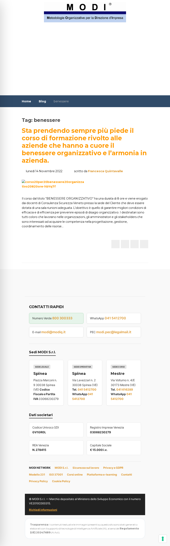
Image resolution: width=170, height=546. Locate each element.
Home (26, 101)
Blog (42, 101)
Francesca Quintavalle (105, 171)
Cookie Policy (61, 481)
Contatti (126, 474)
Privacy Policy (38, 481)
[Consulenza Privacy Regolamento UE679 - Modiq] (85, 12)
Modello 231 (37, 474)
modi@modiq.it (53, 332)
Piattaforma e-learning (102, 474)
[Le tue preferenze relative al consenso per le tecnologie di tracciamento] (163, 539)
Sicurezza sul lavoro (86, 467)
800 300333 (62, 318)
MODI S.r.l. (61, 467)
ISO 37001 (56, 474)
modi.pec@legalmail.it (113, 332)
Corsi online (75, 474)
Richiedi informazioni (43, 509)
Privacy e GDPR (113, 467)
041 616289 (124, 389)
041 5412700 (115, 318)
